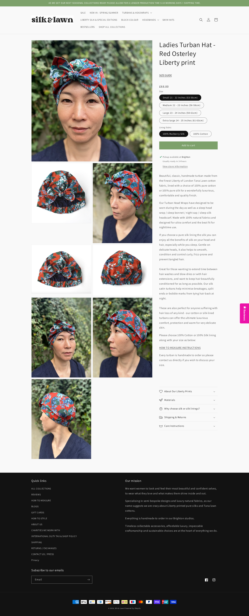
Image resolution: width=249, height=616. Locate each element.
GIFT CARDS (37, 512)
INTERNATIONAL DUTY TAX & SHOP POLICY (54, 536)
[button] (136, 12)
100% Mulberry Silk (174, 133)
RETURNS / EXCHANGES (43, 548)
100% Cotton (200, 133)
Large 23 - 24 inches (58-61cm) (180, 113)
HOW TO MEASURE (41, 500)
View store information (175, 166)
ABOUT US (36, 524)
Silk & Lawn (119, 608)
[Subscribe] (88, 580)
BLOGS (35, 506)
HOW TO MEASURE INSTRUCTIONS (180, 348)
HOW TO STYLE (39, 518)
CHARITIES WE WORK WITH (45, 530)
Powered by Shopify (132, 608)
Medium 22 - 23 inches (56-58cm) (181, 105)
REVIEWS (36, 494)
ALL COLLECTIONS (41, 488)
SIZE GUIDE (165, 75)
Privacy (35, 560)
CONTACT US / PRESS (42, 554)
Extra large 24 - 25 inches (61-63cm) (183, 120)
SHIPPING (36, 542)
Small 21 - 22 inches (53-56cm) (180, 97)
